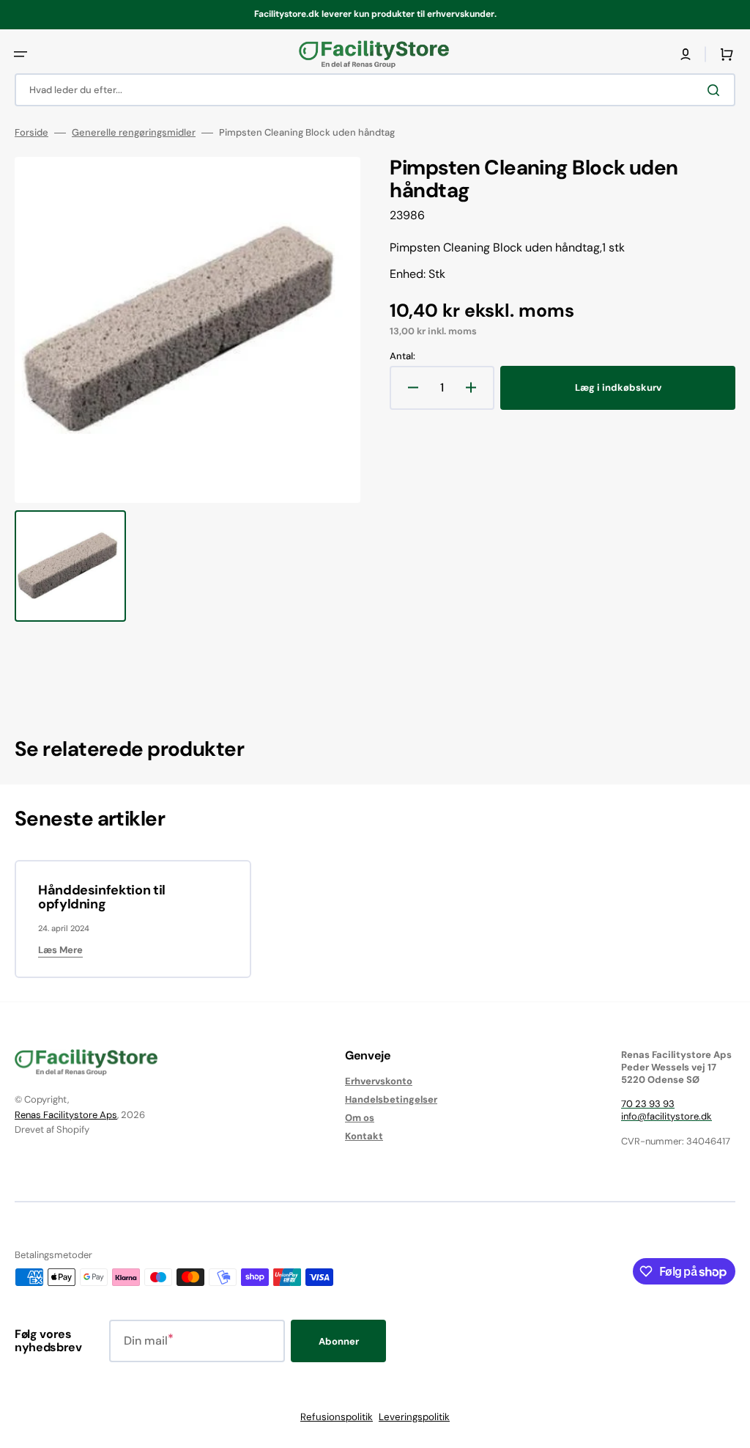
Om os (359, 1117)
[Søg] (716, 90)
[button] (20, 54)
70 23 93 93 (648, 1104)
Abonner (339, 1341)
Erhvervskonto (378, 1081)
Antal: (402, 356)
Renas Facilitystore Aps (66, 1115)
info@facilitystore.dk (666, 1116)
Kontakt (364, 1136)
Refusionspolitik (336, 1417)
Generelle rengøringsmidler (134, 133)
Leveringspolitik (414, 1417)
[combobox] (375, 89)
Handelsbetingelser (391, 1099)
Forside (31, 133)
